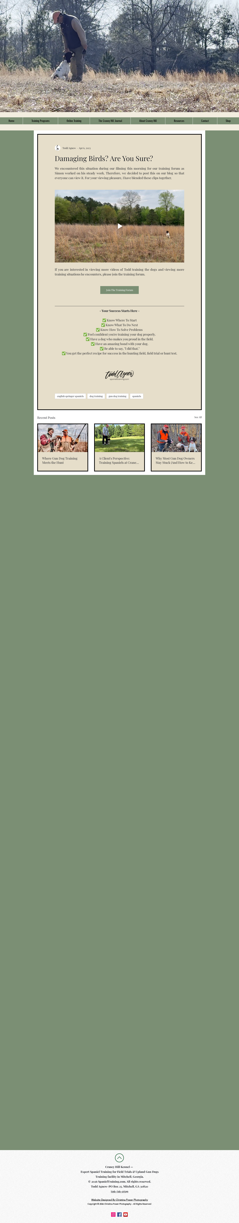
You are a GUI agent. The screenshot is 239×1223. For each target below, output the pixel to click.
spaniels (136, 396)
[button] (40, 120)
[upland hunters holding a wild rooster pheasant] (62, 438)
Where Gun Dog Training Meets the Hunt (60, 460)
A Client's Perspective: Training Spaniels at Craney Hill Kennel (118, 460)
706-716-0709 (119, 1191)
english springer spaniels (70, 396)
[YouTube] (125, 1214)
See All (198, 417)
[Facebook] (119, 1214)
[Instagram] (113, 1214)
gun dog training (117, 396)
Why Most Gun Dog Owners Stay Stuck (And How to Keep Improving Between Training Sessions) (176, 460)
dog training (96, 396)
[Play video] (119, 226)
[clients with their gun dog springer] (176, 438)
